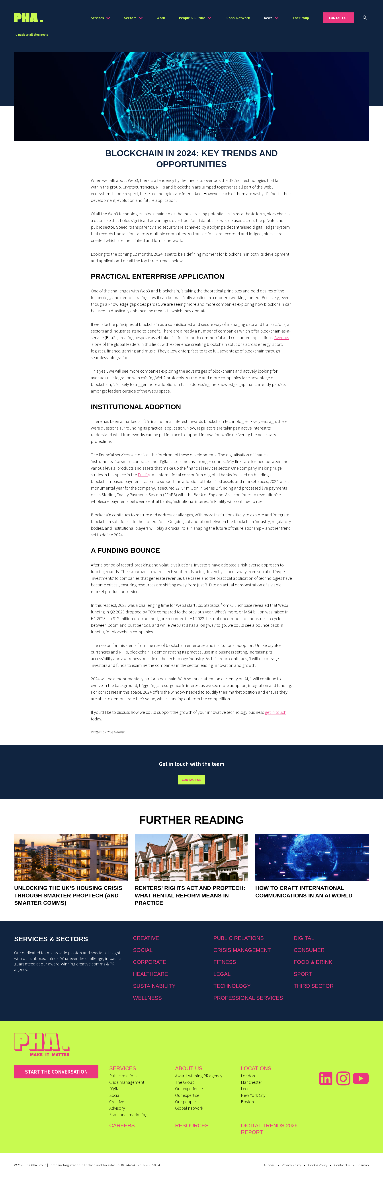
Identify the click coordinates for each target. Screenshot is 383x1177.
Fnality (144, 474)
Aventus (281, 337)
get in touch (275, 712)
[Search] (365, 17)
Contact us (191, 779)
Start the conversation (56, 1071)
